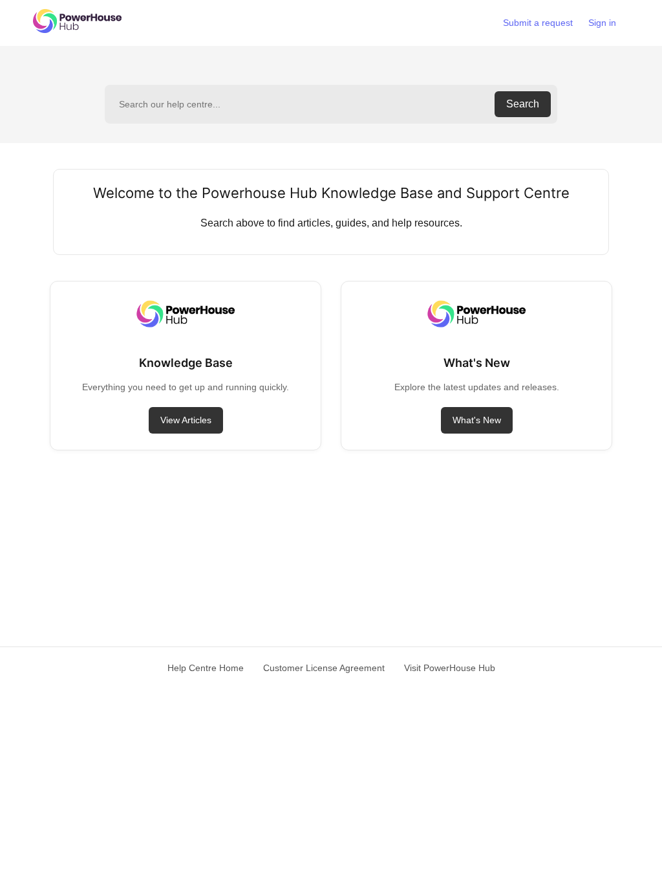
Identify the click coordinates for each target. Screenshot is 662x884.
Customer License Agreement (324, 668)
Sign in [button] (602, 22)
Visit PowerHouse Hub (449, 668)
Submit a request (538, 22)
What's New (477, 420)
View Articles (185, 420)
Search (522, 103)
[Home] (77, 29)
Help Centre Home (205, 668)
